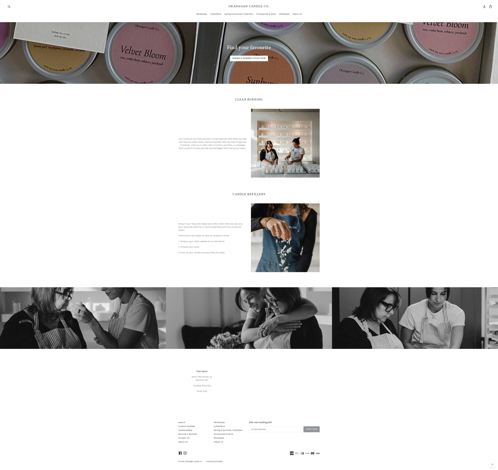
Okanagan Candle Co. (249, 6)
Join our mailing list (260, 422)
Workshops (201, 14)
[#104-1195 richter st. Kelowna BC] (249, 381)
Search (181, 422)
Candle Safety (185, 430)
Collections (215, 14)
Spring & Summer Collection (238, 14)
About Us (297, 14)
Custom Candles (186, 426)
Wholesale (284, 14)
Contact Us (183, 438)
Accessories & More (266, 14)
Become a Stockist (187, 434)
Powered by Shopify (214, 461)
